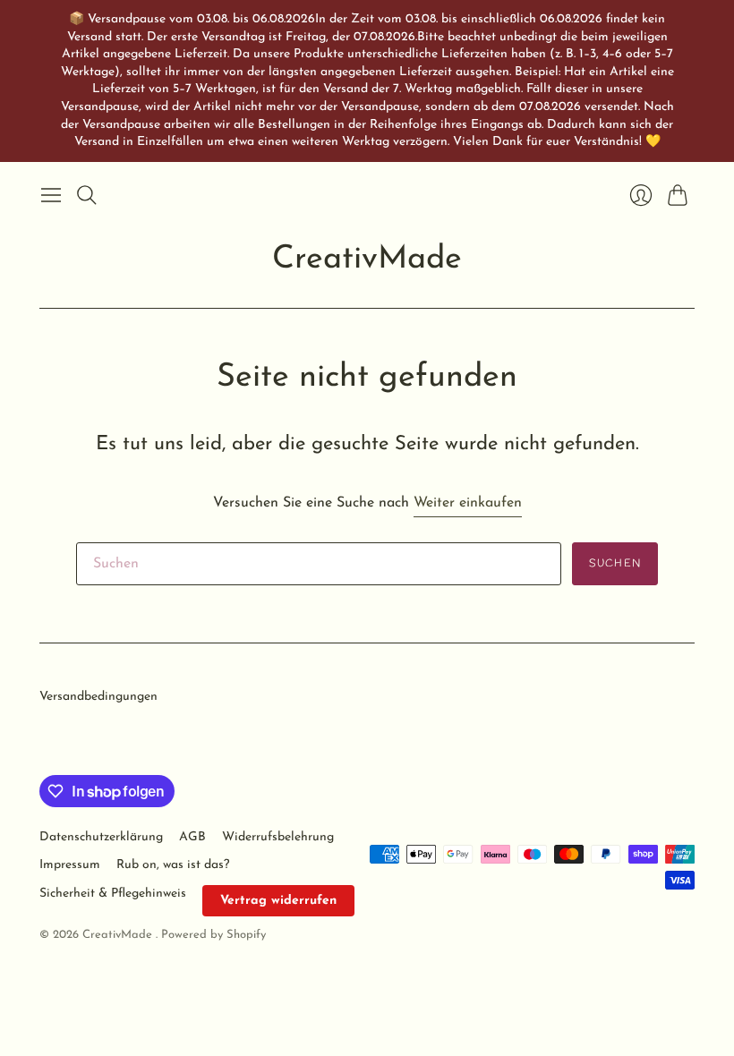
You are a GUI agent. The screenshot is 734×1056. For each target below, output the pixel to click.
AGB (192, 837)
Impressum (69, 865)
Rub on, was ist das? (172, 865)
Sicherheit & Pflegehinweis (112, 893)
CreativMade (367, 259)
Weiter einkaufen (468, 503)
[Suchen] (87, 195)
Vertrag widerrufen (278, 900)
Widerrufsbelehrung (278, 837)
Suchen (615, 564)
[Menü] (51, 195)
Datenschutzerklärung (101, 837)
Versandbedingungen (98, 696)
